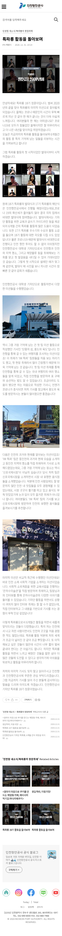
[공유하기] (12, 699)
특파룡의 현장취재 (24, 711)
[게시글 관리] (16, 699)
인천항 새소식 (8, 711)
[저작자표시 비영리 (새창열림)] (37, 700)
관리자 (40, 907)
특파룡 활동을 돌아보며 (22, 39)
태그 (22, 907)
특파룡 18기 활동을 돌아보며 (14, 727)
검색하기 (56, 20)
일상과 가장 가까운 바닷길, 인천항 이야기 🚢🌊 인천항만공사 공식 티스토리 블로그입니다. (24, 860)
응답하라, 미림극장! (10, 724)
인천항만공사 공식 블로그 (22, 852)
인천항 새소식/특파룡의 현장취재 (17, 31)
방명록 (31, 907)
